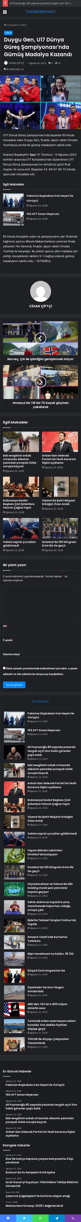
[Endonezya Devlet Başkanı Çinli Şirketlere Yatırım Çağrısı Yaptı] (21, 487)
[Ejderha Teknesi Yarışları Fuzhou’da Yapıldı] (14, 925)
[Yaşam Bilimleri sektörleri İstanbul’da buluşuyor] (14, 855)
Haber (23, 24)
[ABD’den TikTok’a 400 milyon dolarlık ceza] (14, 1009)
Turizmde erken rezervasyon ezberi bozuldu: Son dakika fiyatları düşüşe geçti (52, 1025)
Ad (5, 625)
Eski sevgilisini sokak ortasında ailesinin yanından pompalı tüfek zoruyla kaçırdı (19, 461)
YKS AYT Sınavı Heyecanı (43, 214)
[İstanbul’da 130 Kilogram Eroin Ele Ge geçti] (60, 528)
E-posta (8, 640)
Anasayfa (12, 24)
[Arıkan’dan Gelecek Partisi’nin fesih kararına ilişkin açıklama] (60, 442)
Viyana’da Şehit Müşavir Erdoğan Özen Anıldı (58, 502)
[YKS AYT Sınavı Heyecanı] (13, 218)
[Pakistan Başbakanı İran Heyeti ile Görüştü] (13, 200)
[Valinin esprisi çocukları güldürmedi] (21, 528)
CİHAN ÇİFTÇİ (16, 63)
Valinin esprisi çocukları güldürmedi (19, 543)
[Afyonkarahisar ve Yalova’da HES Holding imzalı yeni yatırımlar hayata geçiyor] (14, 889)
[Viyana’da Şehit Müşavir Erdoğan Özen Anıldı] (60, 487)
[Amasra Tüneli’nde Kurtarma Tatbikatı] (14, 942)
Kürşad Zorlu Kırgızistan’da (46, 970)
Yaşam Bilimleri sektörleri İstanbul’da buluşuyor (45, 852)
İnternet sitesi (11, 654)
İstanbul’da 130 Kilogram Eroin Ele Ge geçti (59, 543)
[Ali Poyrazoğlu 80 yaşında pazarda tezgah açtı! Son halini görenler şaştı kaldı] (14, 752)
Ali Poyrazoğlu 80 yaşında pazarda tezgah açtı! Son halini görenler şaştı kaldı (52, 751)
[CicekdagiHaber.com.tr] (40, 11)
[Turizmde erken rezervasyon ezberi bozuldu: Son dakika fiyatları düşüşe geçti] (14, 1026)
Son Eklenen (40, 701)
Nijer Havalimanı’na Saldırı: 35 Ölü (51, 954)
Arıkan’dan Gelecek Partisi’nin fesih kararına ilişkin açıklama (59, 459)
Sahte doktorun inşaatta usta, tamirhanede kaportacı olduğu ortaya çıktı (49, 906)
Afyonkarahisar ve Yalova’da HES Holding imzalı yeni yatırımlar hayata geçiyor (50, 888)
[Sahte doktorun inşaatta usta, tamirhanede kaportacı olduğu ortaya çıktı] (14, 907)
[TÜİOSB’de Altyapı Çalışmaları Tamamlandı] (14, 1044)
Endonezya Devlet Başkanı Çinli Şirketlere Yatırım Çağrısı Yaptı (18, 504)
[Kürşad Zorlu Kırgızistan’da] (14, 976)
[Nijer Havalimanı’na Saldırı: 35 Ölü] (14, 959)
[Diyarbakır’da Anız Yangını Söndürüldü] (14, 992)
